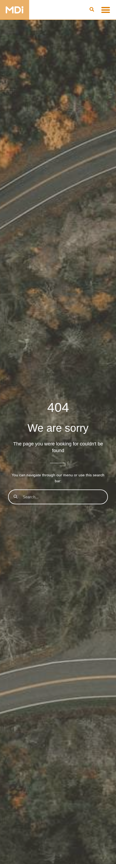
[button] (92, 10)
